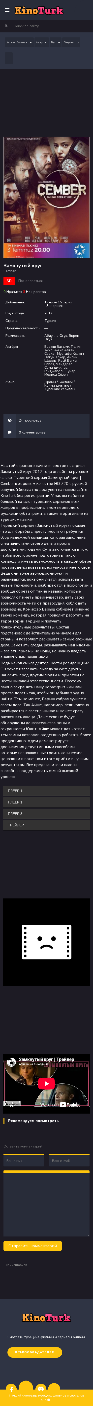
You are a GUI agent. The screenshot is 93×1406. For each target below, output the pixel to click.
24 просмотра (30, 420)
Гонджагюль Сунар (59, 371)
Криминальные (56, 385)
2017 (48, 313)
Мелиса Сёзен (56, 374)
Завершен (54, 305)
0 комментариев (32, 432)
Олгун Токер (54, 357)
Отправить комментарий (32, 1246)
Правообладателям (35, 1352)
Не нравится (36, 291)
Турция (50, 320)
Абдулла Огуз (55, 335)
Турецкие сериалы (59, 389)
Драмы (50, 382)
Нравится (14, 291)
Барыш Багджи (56, 346)
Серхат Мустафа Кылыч (64, 353)
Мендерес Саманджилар (58, 366)
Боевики (66, 382)
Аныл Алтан (64, 350)
